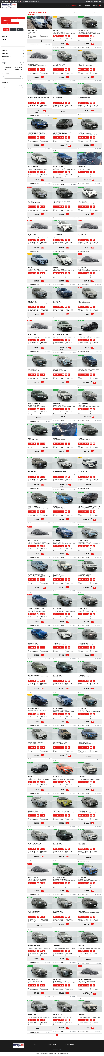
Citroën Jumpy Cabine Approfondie (10, 22)
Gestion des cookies (69, 1044)
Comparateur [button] (96, 5)
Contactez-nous (5, 1)
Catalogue (74, 5)
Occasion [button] (20, 29)
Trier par (76, 13)
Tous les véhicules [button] (6, 30)
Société (80, 5)
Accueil (67, 5)
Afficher (95, 13)
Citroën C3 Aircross (6, 20)
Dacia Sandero (5, 18)
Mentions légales (52, 1044)
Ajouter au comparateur (34, 44)
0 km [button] (13, 29)
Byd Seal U (12, 18)
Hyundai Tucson (20, 18)
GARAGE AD (87, 5)
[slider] (4, 64)
